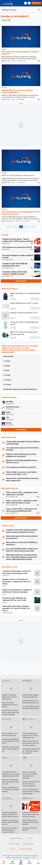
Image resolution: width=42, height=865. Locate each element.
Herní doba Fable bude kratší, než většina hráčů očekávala (31, 707)
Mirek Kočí (7, 61)
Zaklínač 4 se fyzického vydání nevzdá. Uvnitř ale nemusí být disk (9, 697)
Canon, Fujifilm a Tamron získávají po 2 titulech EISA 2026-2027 (30, 822)
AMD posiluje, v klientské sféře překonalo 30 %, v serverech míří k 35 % (9, 830)
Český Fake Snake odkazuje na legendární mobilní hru (30, 696)
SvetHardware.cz (7, 613)
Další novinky (21, 281)
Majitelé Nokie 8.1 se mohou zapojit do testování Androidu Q (17, 91)
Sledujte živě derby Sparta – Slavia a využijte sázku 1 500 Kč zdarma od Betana (10, 712)
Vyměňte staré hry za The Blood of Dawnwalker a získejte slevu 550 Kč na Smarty (16, 581)
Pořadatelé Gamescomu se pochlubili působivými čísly (30, 701)
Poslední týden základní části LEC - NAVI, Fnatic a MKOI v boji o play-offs (31, 751)
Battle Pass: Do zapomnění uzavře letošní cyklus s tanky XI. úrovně (10, 782)
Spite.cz (4, 602)
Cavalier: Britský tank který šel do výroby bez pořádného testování (10, 789)
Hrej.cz (4, 586)
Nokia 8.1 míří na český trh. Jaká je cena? (18, 175)
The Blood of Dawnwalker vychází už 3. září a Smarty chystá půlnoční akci (16, 572)
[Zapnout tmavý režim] (29, 3)
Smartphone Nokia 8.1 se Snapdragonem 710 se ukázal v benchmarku (21, 213)
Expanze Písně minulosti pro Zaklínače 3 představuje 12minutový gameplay (17, 591)
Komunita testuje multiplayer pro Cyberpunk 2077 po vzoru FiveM (14, 599)
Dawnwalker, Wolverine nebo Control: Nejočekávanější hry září (10, 749)
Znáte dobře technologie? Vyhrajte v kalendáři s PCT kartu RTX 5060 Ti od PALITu (16, 608)
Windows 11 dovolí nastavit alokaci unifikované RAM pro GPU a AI (10, 822)
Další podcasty (21, 518)
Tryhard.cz (5, 575)
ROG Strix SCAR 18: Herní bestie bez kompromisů (9, 734)
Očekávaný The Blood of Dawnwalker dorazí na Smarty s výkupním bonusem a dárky (10, 774)
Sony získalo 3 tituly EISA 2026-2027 (29, 829)
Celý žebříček (21, 429)
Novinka (4, 49)
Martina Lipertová (9, 221)
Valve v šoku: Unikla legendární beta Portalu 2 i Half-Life (10, 705)
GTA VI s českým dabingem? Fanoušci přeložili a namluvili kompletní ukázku (31, 791)
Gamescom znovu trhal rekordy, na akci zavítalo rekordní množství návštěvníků (29, 775)
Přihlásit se (36, 3)
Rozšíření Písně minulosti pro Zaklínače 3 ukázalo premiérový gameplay (31, 784)
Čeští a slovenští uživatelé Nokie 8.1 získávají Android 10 (20, 53)
